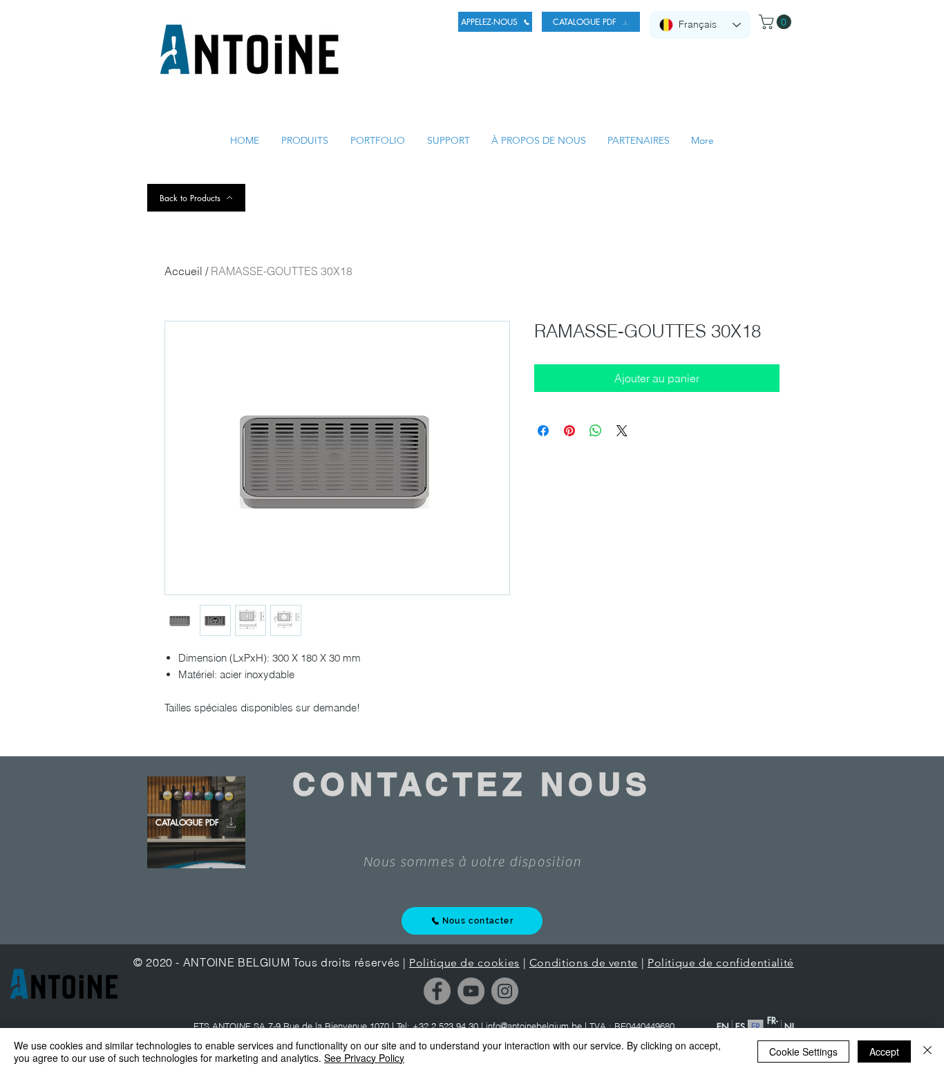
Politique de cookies (464, 962)
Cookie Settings (803, 1051)
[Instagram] (504, 991)
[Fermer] (927, 1051)
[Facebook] (437, 991)
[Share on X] (622, 430)
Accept (884, 1051)
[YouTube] (470, 991)
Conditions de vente (583, 962)
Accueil (183, 271)
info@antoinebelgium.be (534, 1025)
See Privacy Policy (364, 1058)
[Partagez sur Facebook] (543, 430)
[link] (777, 22)
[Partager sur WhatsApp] (595, 430)
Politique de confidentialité (721, 962)
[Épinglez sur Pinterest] (569, 430)
